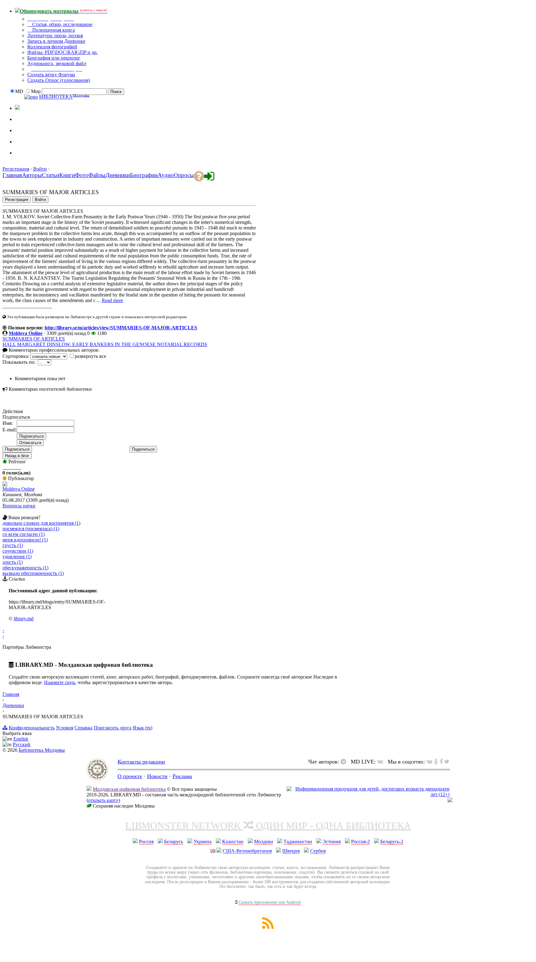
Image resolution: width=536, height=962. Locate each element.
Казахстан (232, 841)
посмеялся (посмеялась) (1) (30, 528)
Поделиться (143, 449)
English (20, 739)
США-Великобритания (247, 850)
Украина (203, 841)
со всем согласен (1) (23, 534)
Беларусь (173, 841)
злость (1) (12, 562)
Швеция (291, 850)
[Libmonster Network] (368, 794)
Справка (83, 727)
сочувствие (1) (17, 551)
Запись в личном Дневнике (56, 41)
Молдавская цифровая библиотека (129, 789)
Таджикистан (298, 841)
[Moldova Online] (4, 484)
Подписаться (17, 449)
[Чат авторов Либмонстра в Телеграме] (20, 138)
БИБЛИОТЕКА (56, 97)
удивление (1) (17, 556)
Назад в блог (17, 455)
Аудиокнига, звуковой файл (56, 63)
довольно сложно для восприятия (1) (41, 523)
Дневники (13, 705)
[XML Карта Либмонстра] (268, 927)
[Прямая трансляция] (381, 762)
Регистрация (15, 168)
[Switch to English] (17, 108)
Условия (64, 727)
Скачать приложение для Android (270, 902)
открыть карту (103, 800)
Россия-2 (360, 841)
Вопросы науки (18, 505)
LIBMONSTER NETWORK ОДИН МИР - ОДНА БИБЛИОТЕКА (268, 825)
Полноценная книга (53, 30)
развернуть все (90, 356)
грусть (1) (12, 545)
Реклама (182, 776)
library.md (24, 618)
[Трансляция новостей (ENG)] (20, 116)
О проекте (130, 776)
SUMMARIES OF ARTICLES (33, 338)
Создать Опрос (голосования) (58, 80)
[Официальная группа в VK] (20, 149)
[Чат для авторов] (345, 762)
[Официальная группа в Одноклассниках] (20, 127)
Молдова (263, 841)
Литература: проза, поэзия (55, 35)
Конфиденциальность (32, 727)
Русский (21, 744)
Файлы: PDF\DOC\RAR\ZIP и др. (62, 52)
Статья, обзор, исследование (61, 24)
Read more (112, 300)
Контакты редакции (141, 762)
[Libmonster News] (446, 762)
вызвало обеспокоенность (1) (33, 573)
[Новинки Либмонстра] (436, 762)
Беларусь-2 (391, 841)
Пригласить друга (113, 727)
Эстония (332, 841)
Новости (157, 776)
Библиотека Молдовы (42, 750)
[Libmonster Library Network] (450, 800)
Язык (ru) (142, 727)
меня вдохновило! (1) (25, 539)
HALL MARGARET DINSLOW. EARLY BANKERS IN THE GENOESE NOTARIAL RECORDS (104, 344)
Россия (146, 841)
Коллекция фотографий (52, 46)
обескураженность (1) (25, 567)
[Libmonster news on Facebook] (441, 762)
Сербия (318, 850)
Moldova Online (25, 333)
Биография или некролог (53, 57)
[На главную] (97, 778)
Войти (40, 168)
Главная (10, 694)
